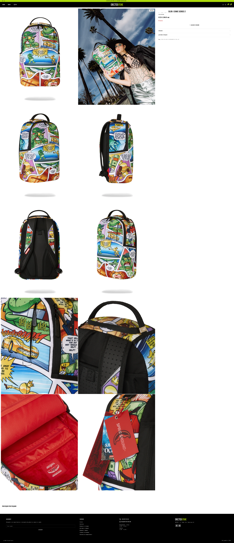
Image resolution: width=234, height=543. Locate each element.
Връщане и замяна (84, 530)
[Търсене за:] (225, 4)
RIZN (230, 540)
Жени (162, 12)
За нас (81, 522)
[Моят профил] (223, 4)
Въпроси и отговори (84, 526)
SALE (166, 12)
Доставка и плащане (84, 528)
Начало (159, 12)
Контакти (82, 524)
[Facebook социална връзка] (2, 1)
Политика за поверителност (86, 534)
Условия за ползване (84, 532)
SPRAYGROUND (161, 14)
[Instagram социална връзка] (4, 1)
